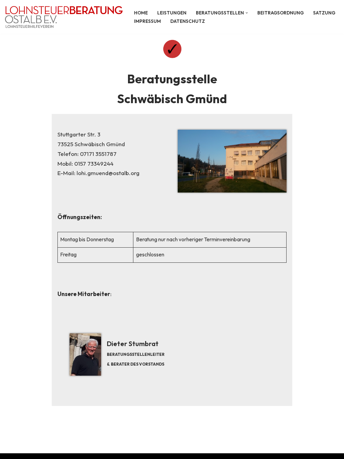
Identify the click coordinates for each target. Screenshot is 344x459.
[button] (247, 13)
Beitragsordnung (280, 13)
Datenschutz (187, 21)
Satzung (324, 13)
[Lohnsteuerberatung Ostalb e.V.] (64, 17)
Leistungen (171, 13)
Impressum (147, 21)
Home (141, 13)
